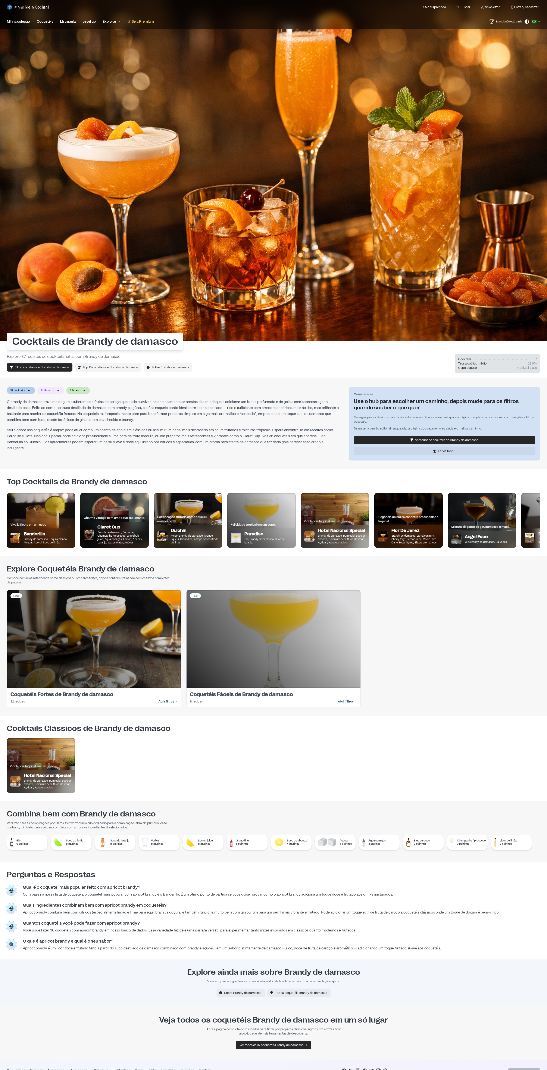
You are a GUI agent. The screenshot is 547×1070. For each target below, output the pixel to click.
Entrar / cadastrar (526, 7)
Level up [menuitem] (89, 21)
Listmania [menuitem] (68, 21)
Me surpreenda (435, 7)
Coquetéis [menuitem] (45, 21)
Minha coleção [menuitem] (18, 21)
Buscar (465, 7)
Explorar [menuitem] (109, 21)
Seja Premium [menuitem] (143, 21)
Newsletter (492, 7)
